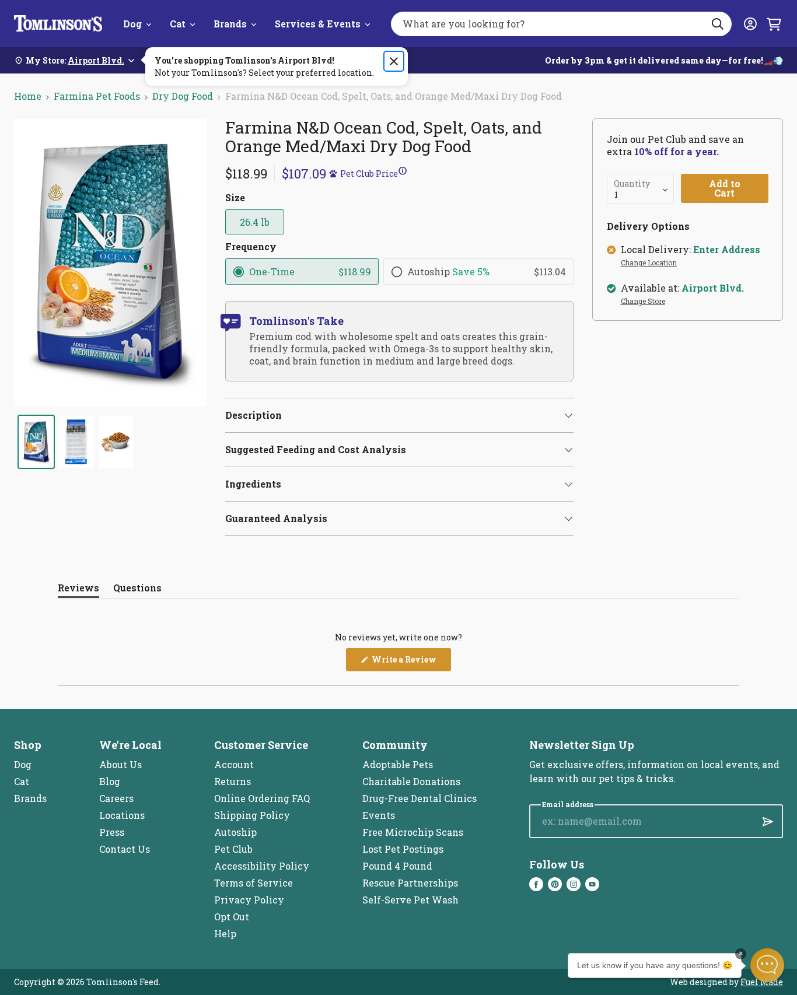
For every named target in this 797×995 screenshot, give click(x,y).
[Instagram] (574, 884)
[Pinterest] (555, 884)
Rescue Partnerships (410, 883)
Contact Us (124, 849)
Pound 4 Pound (397, 866)
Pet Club (233, 849)
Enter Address (726, 249)
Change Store (643, 301)
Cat (178, 23)
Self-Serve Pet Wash (410, 900)
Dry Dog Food (182, 96)
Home (27, 96)
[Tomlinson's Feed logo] (58, 23)
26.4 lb (255, 222)
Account (234, 764)
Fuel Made (761, 981)
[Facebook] (536, 884)
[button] (342, 173)
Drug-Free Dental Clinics (419, 798)
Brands (230, 23)
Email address (567, 804)
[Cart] (773, 24)
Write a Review (410, 662)
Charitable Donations (411, 781)
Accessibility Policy (261, 866)
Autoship (235, 832)
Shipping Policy (252, 815)
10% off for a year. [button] (676, 151)
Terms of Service (253, 883)
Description (253, 415)
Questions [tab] (137, 590)
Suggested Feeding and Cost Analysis (315, 449)
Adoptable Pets (397, 764)
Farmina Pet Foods (97, 96)
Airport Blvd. (712, 288)
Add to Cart (724, 188)
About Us (120, 764)
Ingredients (253, 484)
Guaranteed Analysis (276, 518)
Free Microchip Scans (412, 832)
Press (111, 832)
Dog (132, 23)
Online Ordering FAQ (262, 798)
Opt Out (231, 916)
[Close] (393, 61)
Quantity (632, 183)
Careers (116, 798)
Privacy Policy (249, 900)
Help (225, 933)
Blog (109, 781)
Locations (122, 815)
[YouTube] (592, 884)
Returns (232, 781)
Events (378, 815)
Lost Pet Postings (402, 849)
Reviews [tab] (78, 590)
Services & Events (318, 23)
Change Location (649, 263)
